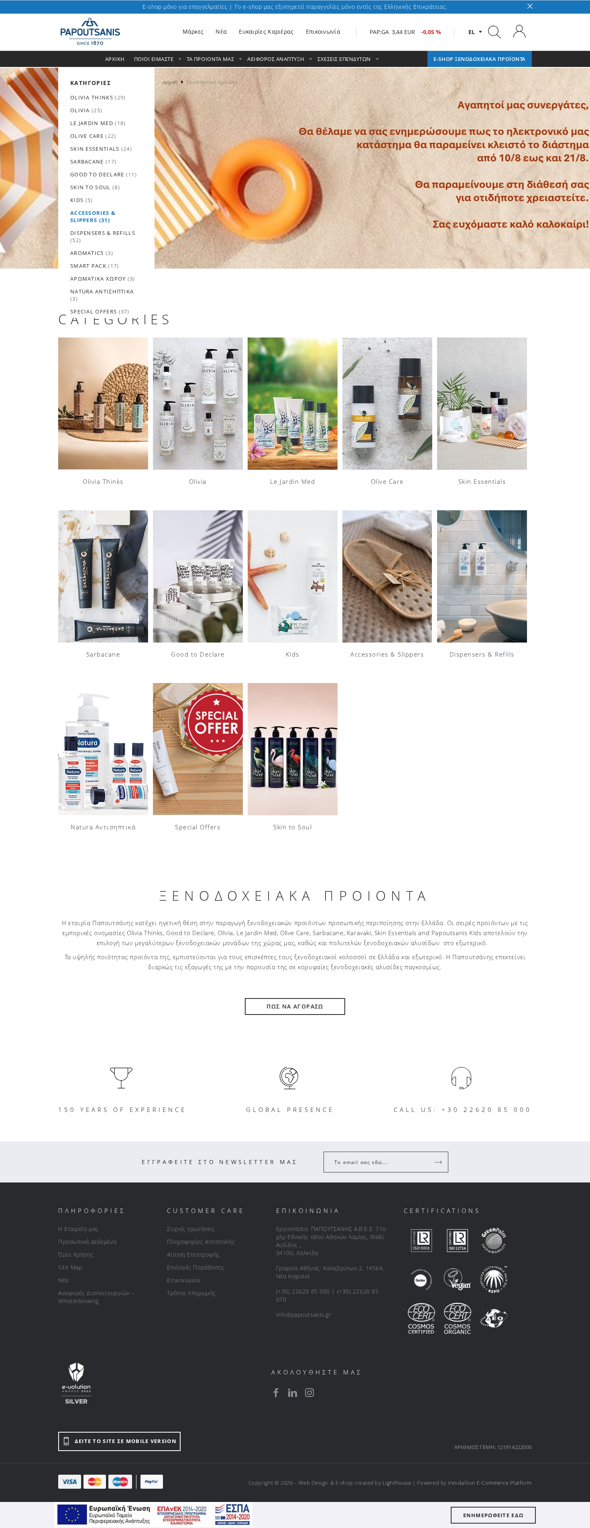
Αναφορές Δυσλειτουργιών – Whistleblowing (96, 1297)
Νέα (63, 1280)
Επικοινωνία (183, 1280)
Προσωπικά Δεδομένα (87, 1241)
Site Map (70, 1267)
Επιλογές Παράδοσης (195, 1267)
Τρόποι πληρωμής (191, 1293)
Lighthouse (396, 1482)
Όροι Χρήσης (76, 1254)
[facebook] (275, 1392)
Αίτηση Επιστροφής (193, 1254)
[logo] (90, 32)
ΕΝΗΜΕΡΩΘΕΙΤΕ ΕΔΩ (493, 1515)
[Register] (439, 1162)
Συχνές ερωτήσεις (191, 1229)
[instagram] (309, 1392)
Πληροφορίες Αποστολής (201, 1241)
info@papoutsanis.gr (303, 1314)
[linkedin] (292, 1392)
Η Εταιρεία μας (78, 1229)
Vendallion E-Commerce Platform (490, 1482)
